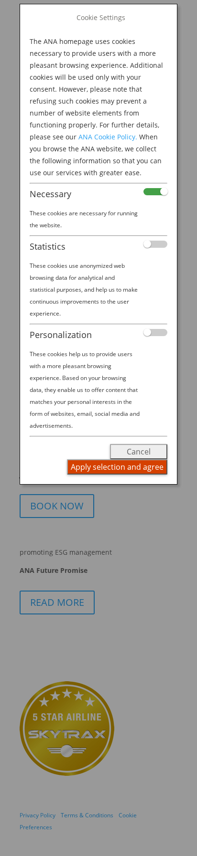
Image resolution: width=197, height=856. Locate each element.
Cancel (139, 451)
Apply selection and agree (117, 467)
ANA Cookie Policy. (107, 136)
